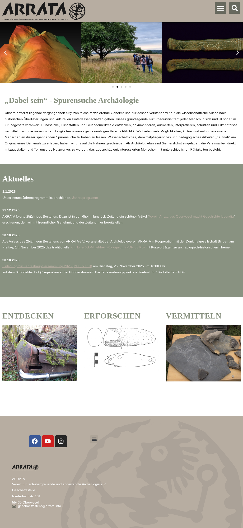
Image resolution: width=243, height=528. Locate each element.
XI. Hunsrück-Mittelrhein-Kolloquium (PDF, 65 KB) (107, 247)
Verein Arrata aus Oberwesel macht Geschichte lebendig (191, 216)
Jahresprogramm (85, 198)
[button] (220, 8)
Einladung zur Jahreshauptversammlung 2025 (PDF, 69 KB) (47, 266)
